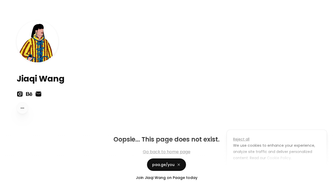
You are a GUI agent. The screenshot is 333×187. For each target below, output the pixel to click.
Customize (246, 169)
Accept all (278, 169)
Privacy (8, 182)
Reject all (241, 139)
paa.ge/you (163, 164)
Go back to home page (166, 152)
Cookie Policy (279, 158)
